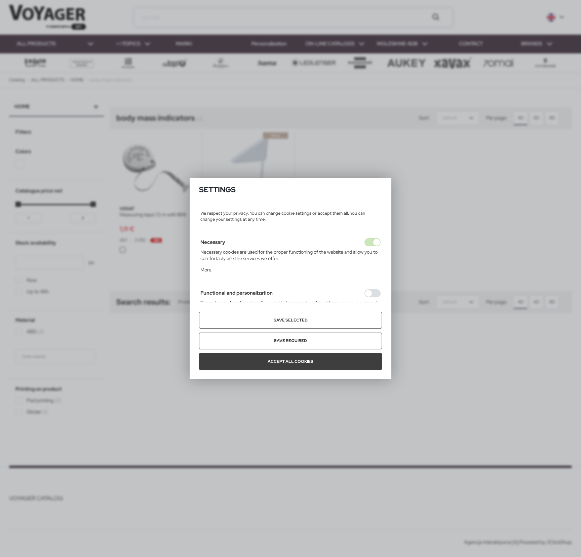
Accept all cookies (290, 361)
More (205, 270)
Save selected (291, 320)
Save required (290, 340)
